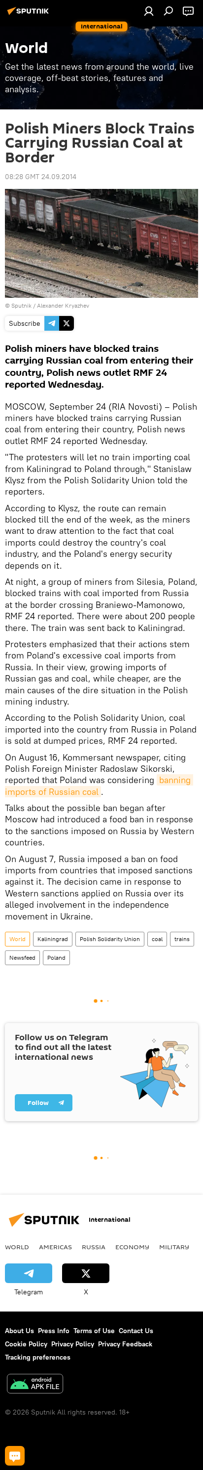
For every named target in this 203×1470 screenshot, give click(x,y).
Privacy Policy (72, 1343)
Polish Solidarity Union (110, 939)
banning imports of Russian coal (99, 785)
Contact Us (136, 1330)
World (17, 939)
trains (182, 939)
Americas (55, 1246)
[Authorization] (149, 11)
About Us (19, 1330)
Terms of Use (94, 1330)
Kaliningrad (52, 939)
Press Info (53, 1330)
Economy (132, 1246)
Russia (93, 1246)
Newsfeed (22, 957)
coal (157, 939)
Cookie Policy (26, 1343)
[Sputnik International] (29, 14)
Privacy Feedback (125, 1343)
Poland (56, 957)
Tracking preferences (37, 1357)
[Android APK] (34, 1385)
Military (174, 1246)
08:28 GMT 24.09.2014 (40, 176)
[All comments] (15, 1456)
